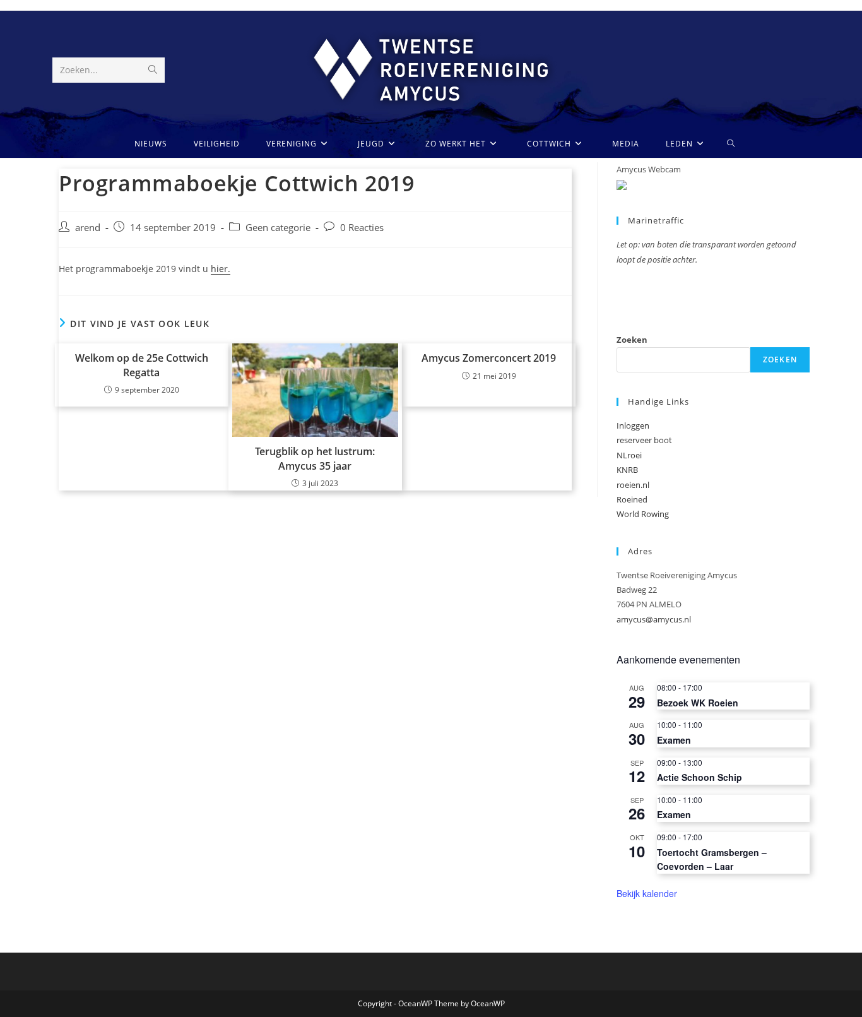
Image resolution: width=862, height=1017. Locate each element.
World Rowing (643, 514)
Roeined (632, 499)
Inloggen (633, 425)
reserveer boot (644, 440)
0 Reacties (362, 228)
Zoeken (632, 339)
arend (87, 228)
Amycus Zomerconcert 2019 (489, 358)
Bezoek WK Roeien (697, 702)
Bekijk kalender (647, 893)
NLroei (629, 455)
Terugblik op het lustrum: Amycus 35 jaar (315, 458)
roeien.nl (633, 485)
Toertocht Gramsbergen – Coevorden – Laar (712, 859)
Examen (674, 740)
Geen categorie (277, 228)
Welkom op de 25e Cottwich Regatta (141, 365)
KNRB (627, 469)
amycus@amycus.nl (654, 619)
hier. (220, 269)
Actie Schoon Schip (699, 777)
